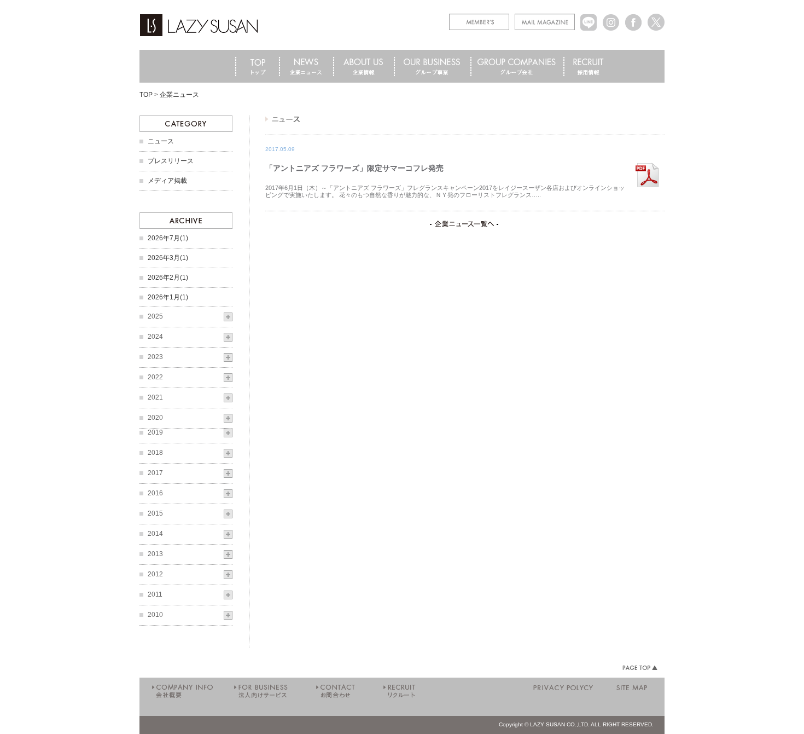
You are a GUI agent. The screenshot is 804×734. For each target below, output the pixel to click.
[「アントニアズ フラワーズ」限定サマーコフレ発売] (647, 160)
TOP (146, 95)
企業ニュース (179, 95)
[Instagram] (611, 17)
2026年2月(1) (168, 277)
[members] (479, 17)
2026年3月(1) (168, 258)
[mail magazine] (545, 17)
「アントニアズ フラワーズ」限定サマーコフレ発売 (354, 168)
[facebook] (633, 17)
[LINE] (588, 17)
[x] (656, 17)
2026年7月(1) (168, 238)
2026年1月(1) (168, 297)
